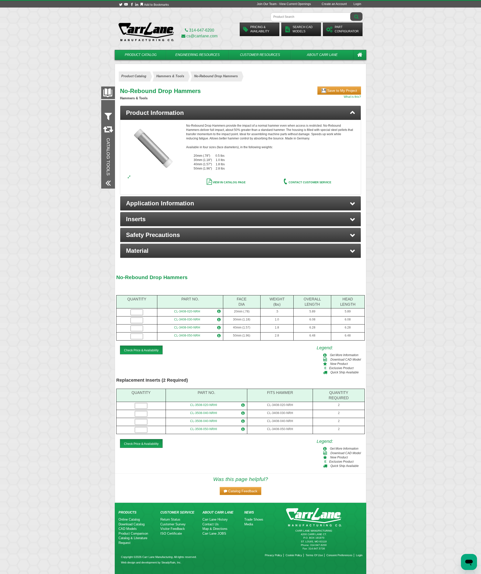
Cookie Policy (294, 555)
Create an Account (334, 4)
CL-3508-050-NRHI (203, 429)
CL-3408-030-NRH (187, 319)
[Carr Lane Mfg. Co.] (146, 32)
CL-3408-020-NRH (187, 311)
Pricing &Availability (259, 29)
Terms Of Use (314, 555)
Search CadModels (303, 29)
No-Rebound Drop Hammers (152, 277)
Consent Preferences (339, 555)
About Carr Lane (322, 55)
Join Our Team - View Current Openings (284, 4)
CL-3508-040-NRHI (203, 413)
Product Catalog (141, 55)
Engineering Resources (197, 55)
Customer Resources (260, 55)
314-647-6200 (201, 30)
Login (357, 4)
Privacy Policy (273, 555)
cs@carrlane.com (201, 36)
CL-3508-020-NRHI (203, 405)
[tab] (240, 113)
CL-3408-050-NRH (187, 335)
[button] (240, 203)
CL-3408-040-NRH (187, 327)
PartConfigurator (347, 29)
